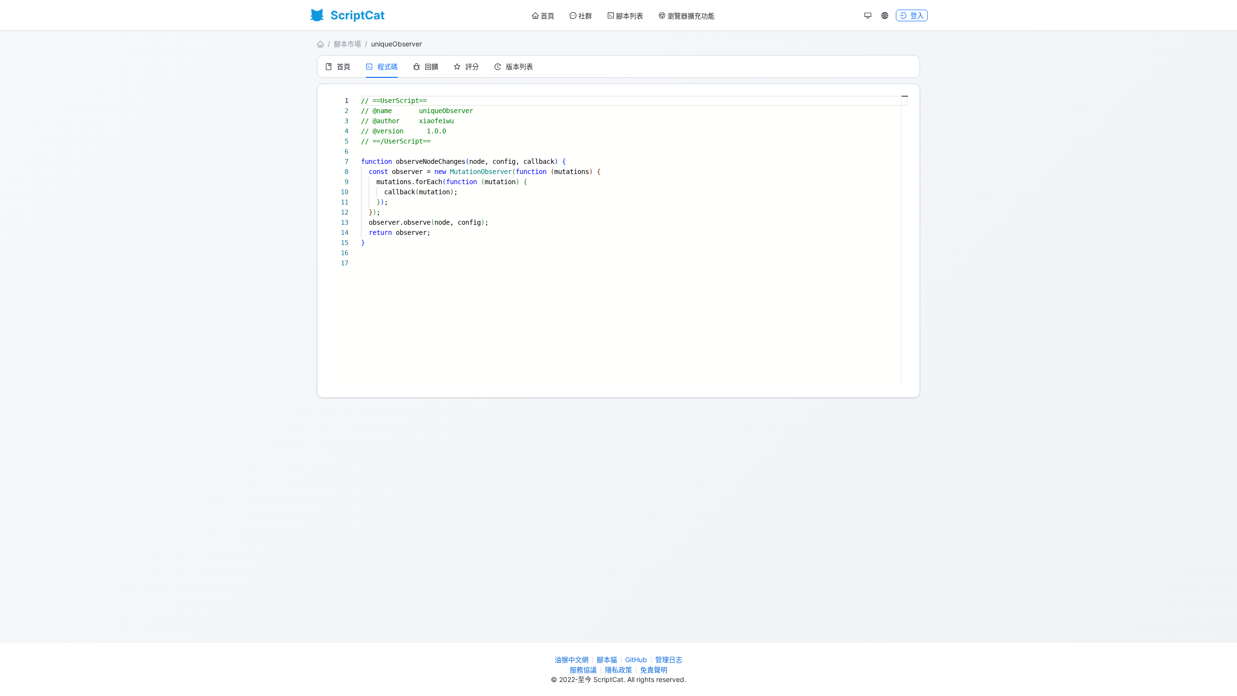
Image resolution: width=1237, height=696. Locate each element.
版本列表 (519, 66)
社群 (585, 16)
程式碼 (387, 66)
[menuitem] (543, 15)
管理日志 (668, 659)
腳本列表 (629, 16)
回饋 (431, 66)
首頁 (547, 16)
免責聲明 (653, 670)
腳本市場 (347, 44)
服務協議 (583, 670)
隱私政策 (618, 670)
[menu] (623, 15)
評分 (472, 66)
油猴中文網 (572, 659)
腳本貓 (607, 659)
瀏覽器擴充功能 (691, 16)
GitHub (636, 659)
